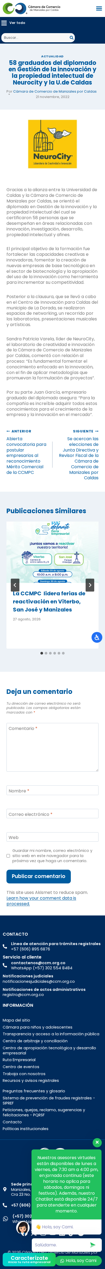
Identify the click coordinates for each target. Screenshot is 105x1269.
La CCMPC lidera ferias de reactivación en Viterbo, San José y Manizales (49, 601)
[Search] (72, 37)
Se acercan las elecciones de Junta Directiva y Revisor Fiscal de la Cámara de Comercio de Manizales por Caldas (79, 455)
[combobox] (35, 37)
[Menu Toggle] (99, 8)
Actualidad (52, 56)
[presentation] (52, 552)
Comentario (23, 728)
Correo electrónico (30, 814)
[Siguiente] (90, 585)
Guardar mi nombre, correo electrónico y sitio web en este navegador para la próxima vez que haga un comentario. (52, 855)
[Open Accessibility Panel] (97, 637)
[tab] (41, 653)
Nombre (19, 791)
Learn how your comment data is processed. (41, 901)
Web (14, 838)
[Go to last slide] (15, 585)
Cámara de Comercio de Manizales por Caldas (55, 91)
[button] (13, 23)
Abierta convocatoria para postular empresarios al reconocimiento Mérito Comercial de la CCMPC (26, 452)
